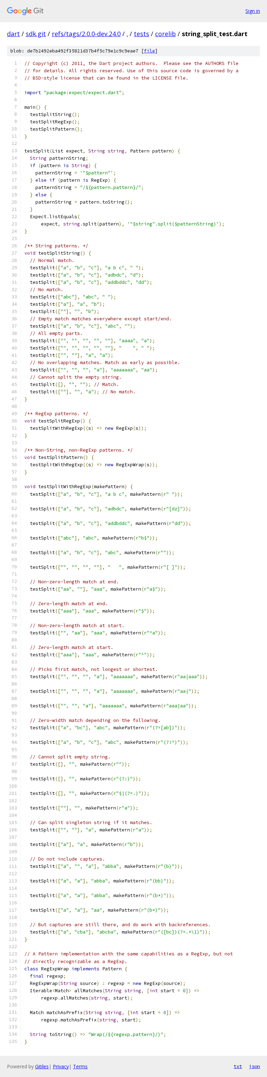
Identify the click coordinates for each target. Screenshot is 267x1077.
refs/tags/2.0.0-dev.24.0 (86, 34)
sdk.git (36, 34)
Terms (80, 1066)
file (149, 51)
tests (141, 34)
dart (13, 34)
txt (238, 1066)
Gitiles (42, 1066)
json (254, 1066)
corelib (165, 34)
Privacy (61, 1066)
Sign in (252, 11)
